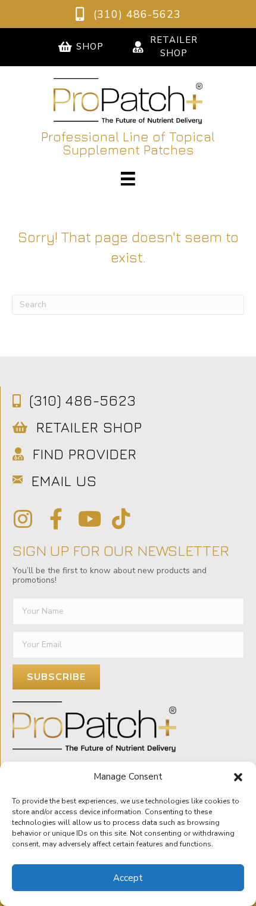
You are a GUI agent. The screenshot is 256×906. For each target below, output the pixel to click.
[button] (238, 777)
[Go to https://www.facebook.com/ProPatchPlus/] (55, 519)
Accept (128, 878)
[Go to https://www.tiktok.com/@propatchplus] (121, 519)
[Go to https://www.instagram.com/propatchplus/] (23, 519)
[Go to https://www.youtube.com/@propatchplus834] (88, 519)
